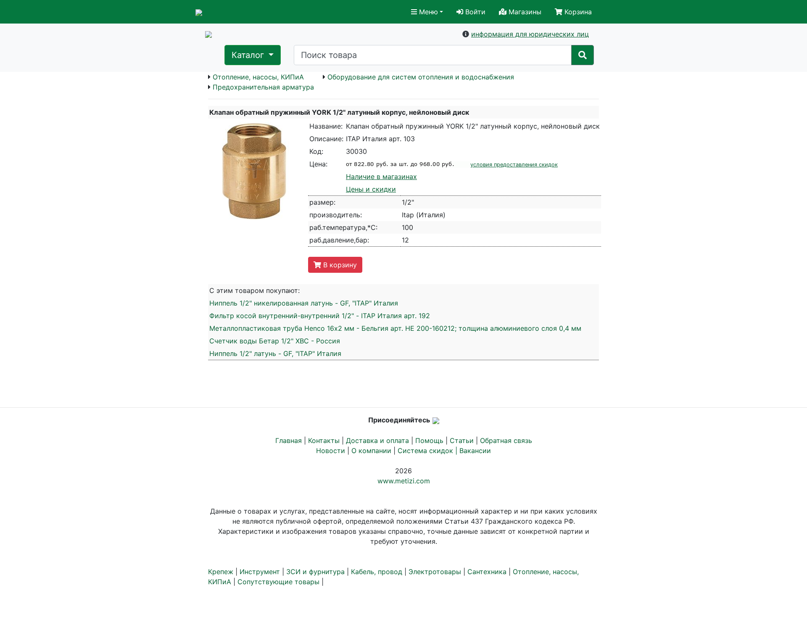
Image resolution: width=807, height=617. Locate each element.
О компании (371, 450)
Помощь (429, 440)
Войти (474, 12)
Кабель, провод (376, 571)
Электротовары (435, 571)
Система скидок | (428, 450)
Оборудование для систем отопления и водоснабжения (420, 77)
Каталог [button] (249, 55)
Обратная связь (506, 440)
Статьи (462, 440)
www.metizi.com (403, 481)
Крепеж (220, 571)
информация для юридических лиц (530, 34)
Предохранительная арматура (263, 87)
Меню (427, 12)
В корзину (339, 265)
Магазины (523, 12)
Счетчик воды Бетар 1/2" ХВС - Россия (274, 341)
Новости (330, 450)
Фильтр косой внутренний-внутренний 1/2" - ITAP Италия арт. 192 (319, 315)
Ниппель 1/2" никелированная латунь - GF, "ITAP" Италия (303, 303)
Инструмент (260, 571)
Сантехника (486, 571)
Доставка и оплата (377, 440)
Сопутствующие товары (278, 581)
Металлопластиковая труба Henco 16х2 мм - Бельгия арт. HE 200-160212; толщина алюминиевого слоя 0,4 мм (395, 328)
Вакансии (475, 450)
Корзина (577, 12)
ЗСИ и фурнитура (315, 571)
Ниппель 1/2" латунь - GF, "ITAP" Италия (275, 353)
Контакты (324, 440)
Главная (288, 440)
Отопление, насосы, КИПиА (258, 77)
